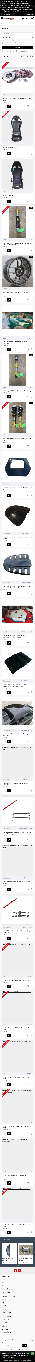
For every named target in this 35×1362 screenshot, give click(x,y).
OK (32, 1353)
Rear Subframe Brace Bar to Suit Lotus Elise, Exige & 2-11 (16, 882)
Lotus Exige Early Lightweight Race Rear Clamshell (15, 342)
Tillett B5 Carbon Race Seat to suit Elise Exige (17, 980)
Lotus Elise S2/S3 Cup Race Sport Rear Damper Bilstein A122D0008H (17, 244)
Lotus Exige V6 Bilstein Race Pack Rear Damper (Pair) (17, 439)
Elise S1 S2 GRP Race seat (11, 148)
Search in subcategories (9, 40)
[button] (16, 1265)
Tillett (4, 1122)
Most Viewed (6, 1239)
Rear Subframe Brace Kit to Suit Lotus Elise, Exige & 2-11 (16, 931)
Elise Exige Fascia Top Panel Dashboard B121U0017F (9, 1258)
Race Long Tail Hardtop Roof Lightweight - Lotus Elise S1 (16, 734)
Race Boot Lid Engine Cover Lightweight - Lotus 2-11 (18, 488)
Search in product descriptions (10, 42)
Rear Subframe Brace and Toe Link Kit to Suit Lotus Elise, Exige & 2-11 (17, 833)
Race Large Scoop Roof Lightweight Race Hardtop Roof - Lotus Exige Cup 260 (16, 685)
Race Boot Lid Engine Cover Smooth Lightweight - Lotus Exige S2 (14, 636)
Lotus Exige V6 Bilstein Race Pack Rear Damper (17, 391)
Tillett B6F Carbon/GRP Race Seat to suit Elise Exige (17, 1028)
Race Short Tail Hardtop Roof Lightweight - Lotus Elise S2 (16, 784)
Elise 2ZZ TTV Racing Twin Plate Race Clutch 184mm (17, 99)
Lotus (4, 144)
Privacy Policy (20, 1357)
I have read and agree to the (13, 1349)
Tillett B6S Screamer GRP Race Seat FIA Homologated (15, 1176)
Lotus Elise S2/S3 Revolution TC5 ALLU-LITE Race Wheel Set (16, 293)
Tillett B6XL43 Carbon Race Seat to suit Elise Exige (17, 1225)
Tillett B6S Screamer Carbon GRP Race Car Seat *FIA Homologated (17, 1127)
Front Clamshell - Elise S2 (26, 1258)
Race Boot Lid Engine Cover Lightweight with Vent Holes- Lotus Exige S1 (17, 587)
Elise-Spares (6, 484)
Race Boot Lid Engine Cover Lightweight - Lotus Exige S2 (18, 537)
